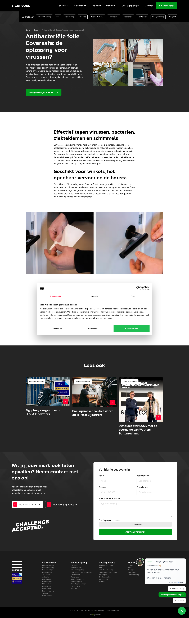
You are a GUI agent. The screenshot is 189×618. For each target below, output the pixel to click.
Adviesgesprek (166, 5)
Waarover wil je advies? (110, 498)
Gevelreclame (47, 596)
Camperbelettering (106, 565)
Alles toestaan (131, 328)
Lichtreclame (114, 17)
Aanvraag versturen (135, 532)
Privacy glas (75, 586)
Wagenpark (103, 575)
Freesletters (75, 565)
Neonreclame (47, 582)
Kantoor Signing (76, 582)
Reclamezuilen (47, 570)
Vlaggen (45, 593)
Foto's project (109, 520)
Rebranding (75, 577)
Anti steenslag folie (106, 570)
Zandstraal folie (76, 567)
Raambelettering (97, 17)
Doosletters (128, 17)
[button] (63, 5)
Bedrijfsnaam (143, 475)
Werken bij (111, 5)
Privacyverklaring (112, 610)
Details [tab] (94, 296)
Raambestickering (77, 579)
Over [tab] (133, 296)
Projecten (96, 5)
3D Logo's (46, 575)
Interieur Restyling (44, 17)
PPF (57, 17)
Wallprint (172, 17)
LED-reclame (47, 584)
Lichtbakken (142, 17)
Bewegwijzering (158, 17)
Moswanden (75, 575)
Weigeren (57, 328)
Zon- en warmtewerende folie (81, 572)
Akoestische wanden (78, 584)
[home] (21, 6)
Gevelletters (46, 588)
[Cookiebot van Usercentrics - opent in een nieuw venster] (138, 288)
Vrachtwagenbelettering (108, 572)
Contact (149, 5)
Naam (101, 475)
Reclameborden (48, 565)
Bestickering (69, 17)
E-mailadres (142, 487)
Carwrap (82, 17)
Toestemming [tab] (56, 296)
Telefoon (103, 487)
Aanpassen (93, 328)
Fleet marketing (104, 577)
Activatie (45, 577)
